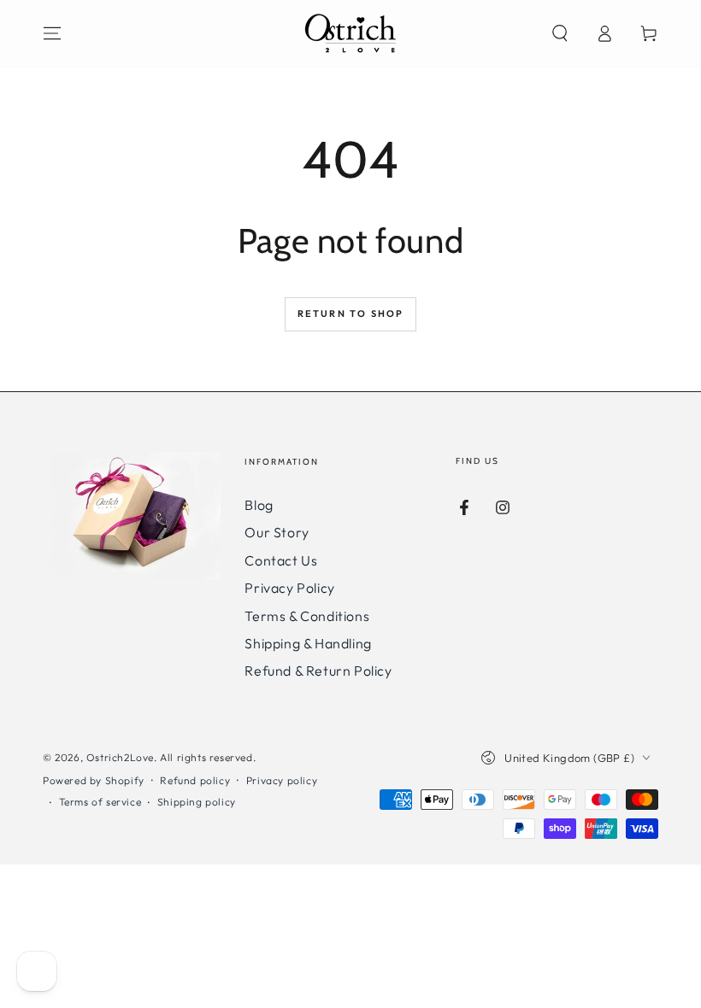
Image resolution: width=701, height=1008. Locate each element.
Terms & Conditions (306, 615)
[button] (560, 33)
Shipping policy (196, 801)
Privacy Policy (289, 587)
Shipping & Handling (307, 643)
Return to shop (350, 313)
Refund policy (195, 780)
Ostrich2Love (120, 757)
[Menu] (52, 33)
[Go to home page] (350, 33)
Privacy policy (281, 780)
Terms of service (100, 801)
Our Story (276, 532)
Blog (258, 504)
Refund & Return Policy (318, 670)
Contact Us (280, 560)
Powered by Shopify (93, 780)
